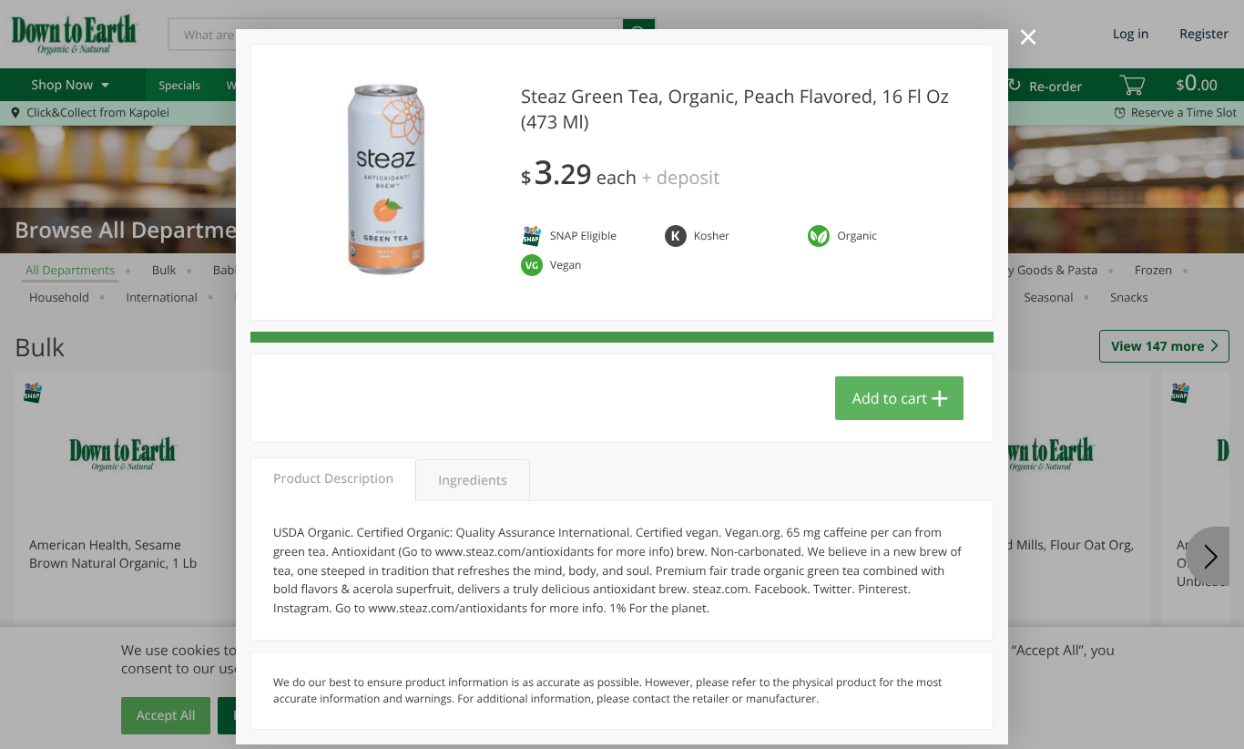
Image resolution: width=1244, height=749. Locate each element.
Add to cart (889, 398)
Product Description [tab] (333, 478)
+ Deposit (680, 177)
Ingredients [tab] (472, 480)
